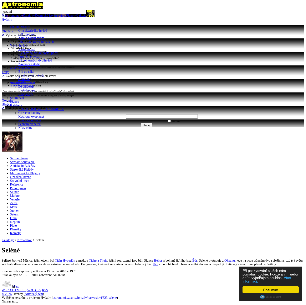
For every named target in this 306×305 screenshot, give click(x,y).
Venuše (15, 199)
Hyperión (69, 260)
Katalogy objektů (29, 120)
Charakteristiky (20, 26)
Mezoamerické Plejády (25, 173)
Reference (16, 184)
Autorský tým (34, 294)
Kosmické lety (44, 15)
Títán (58, 260)
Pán (155, 264)
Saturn (14, 214)
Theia (103, 260)
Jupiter (14, 210)
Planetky (15, 229)
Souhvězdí (17, 98)
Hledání (7, 104)
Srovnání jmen (19, 180)
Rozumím (270, 289)
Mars (13, 207)
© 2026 (7, 294)
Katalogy (29, 15)
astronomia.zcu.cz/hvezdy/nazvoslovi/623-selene (85, 297)
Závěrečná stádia (29, 64)
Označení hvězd (20, 177)
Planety (71, 15)
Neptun (15, 222)
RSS (45, 290)
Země (13, 203)
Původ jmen (18, 188)
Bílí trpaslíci (26, 71)
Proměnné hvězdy (30, 56)
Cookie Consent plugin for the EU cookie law (270, 297)
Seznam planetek (29, 124)
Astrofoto (60, 15)
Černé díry (25, 79)
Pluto (13, 225)
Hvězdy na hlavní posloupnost (38, 53)
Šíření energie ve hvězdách (36, 41)
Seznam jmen (19, 158)
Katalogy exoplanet (31, 116)
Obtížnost (8, 31)
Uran (13, 218)
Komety (15, 233)
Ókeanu (229, 260)
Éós (194, 260)
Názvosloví (25, 127)
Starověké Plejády (22, 169)
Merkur (15, 195)
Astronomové (14, 15)
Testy (5, 72)
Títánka (94, 260)
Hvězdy (7, 19)
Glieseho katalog (29, 112)
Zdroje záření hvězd (31, 38)
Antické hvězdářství (23, 165)
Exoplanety (25, 94)
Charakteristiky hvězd (32, 30)
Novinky (7, 100)
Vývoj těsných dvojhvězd (35, 60)
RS (17, 287)
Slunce (14, 101)
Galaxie (81, 15)
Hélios (158, 260)
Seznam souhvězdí (22, 162)
